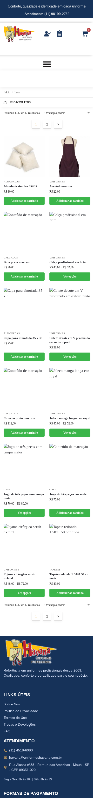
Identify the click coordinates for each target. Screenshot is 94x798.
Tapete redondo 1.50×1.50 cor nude (69, 576)
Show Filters (20, 102)
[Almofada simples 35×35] (24, 156)
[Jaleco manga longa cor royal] (69, 388)
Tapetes (55, 569)
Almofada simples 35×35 (20, 186)
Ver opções (70, 276)
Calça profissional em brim (68, 262)
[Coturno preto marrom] (24, 388)
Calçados (11, 257)
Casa (7, 489)
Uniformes (57, 181)
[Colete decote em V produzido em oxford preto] (69, 308)
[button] (47, 63)
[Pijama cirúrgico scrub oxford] (24, 544)
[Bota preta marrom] (24, 232)
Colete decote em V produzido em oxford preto (69, 340)
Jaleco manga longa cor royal (69, 418)
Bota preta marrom (17, 262)
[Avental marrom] (69, 156)
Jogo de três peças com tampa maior (24, 496)
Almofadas (12, 181)
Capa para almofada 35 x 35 (23, 338)
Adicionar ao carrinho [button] (24, 200)
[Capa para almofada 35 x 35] (24, 308)
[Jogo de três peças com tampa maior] (24, 464)
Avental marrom (60, 186)
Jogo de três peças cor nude (68, 494)
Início (7, 92)
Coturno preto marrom (19, 418)
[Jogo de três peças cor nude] (69, 464)
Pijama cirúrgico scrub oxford (19, 576)
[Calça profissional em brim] (69, 232)
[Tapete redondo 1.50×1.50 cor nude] (69, 544)
